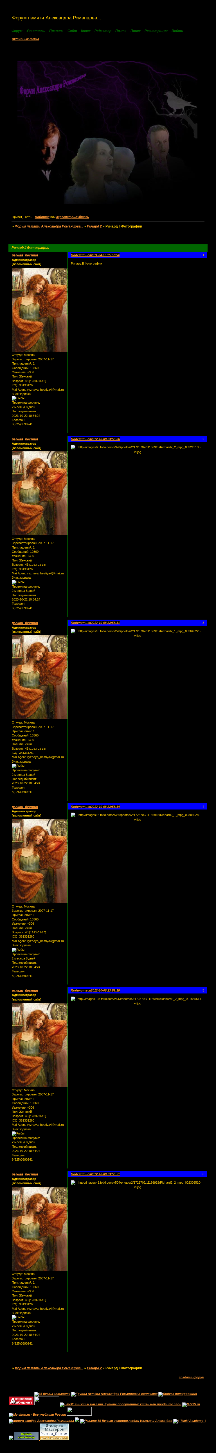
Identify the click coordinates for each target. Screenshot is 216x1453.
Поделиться (81, 255)
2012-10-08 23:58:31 (105, 622)
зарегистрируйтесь (72, 217)
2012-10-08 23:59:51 (105, 1174)
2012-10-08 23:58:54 (105, 806)
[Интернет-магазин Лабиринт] (21, 1404)
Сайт (73, 31)
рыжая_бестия (25, 255)
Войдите (42, 217)
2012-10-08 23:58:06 (105, 439)
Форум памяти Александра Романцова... (49, 226)
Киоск (86, 31)
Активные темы (25, 38)
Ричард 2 (94, 226)
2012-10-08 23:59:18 (105, 990)
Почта (121, 31)
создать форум (191, 1377)
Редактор (103, 31)
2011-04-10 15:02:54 (105, 255)
